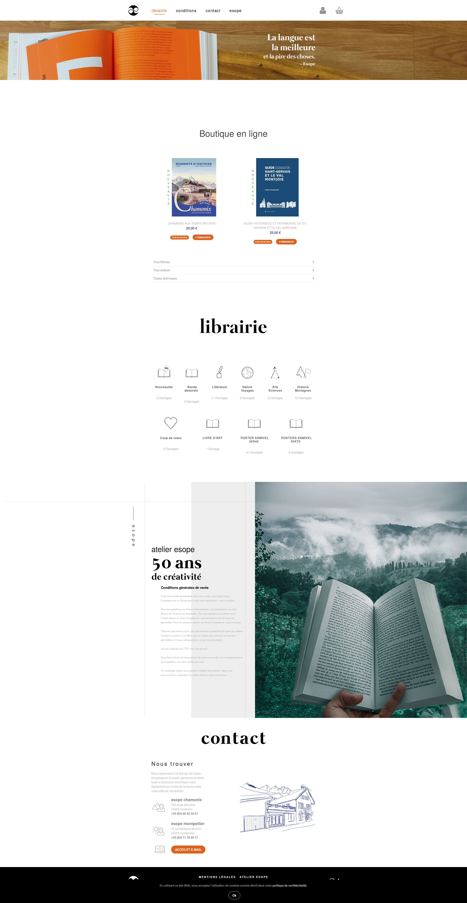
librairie (159, 10)
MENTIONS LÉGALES (217, 877)
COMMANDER (203, 237)
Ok (234, 895)
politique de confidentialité (289, 885)
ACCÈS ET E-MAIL (188, 849)
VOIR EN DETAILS (180, 237)
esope (235, 10)
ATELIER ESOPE (254, 877)
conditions (186, 10)
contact (213, 10)
